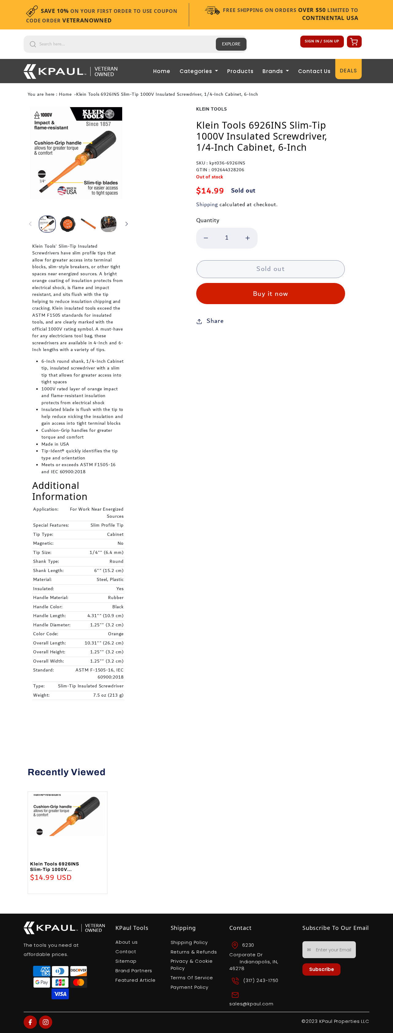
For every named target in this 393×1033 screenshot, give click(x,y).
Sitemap (126, 961)
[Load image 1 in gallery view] (47, 224)
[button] (353, 41)
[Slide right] (126, 224)
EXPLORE (231, 44)
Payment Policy (190, 987)
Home (161, 71)
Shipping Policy (189, 942)
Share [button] (215, 321)
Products (240, 71)
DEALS (348, 70)
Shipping (207, 204)
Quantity (208, 220)
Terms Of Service (192, 977)
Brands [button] (273, 71)
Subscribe (321, 969)
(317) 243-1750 (261, 980)
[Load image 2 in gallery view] (68, 224)
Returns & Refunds (194, 952)
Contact (125, 951)
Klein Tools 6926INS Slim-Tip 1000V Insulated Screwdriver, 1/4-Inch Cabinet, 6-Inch (167, 94)
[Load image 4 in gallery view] (109, 224)
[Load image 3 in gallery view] (88, 224)
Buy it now (270, 294)
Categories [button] (197, 71)
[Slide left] (30, 224)
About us (126, 942)
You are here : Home (50, 94)
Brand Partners (134, 970)
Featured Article (135, 980)
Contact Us (314, 71)
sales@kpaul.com (251, 1003)
